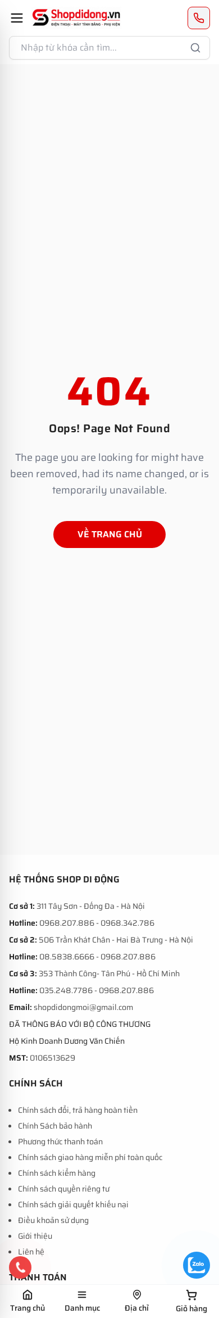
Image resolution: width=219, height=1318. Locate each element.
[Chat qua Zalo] (196, 1265)
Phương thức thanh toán (60, 1141)
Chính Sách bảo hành (55, 1126)
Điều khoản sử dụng (53, 1220)
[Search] (195, 48)
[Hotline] (20, 1267)
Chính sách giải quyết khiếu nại (73, 1204)
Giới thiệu (35, 1236)
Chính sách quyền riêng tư (64, 1189)
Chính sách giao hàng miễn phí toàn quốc (90, 1157)
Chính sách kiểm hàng (56, 1173)
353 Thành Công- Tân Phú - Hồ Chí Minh (109, 973)
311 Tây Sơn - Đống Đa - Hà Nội (90, 906)
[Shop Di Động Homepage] (76, 18)
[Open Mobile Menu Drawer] (17, 18)
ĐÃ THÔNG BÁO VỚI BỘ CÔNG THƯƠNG (79, 1024)
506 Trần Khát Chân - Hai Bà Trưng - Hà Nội (116, 940)
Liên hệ (31, 1251)
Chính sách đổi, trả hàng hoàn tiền (78, 1110)
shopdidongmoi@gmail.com (83, 1007)
